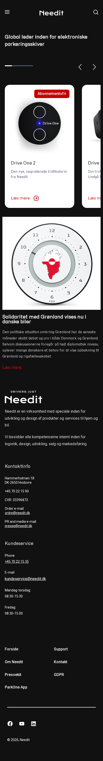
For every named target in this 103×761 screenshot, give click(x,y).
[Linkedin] (33, 723)
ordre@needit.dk (17, 513)
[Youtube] (22, 723)
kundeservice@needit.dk (25, 578)
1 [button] (8, 65)
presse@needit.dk (18, 526)
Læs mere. (12, 368)
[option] (39, 146)
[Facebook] (10, 723)
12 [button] (29, 65)
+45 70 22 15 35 (17, 561)
